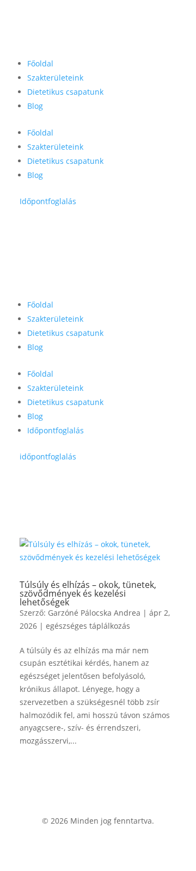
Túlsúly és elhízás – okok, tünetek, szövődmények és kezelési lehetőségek (88, 593)
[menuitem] (40, 63)
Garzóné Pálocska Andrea (94, 613)
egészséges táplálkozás (88, 626)
